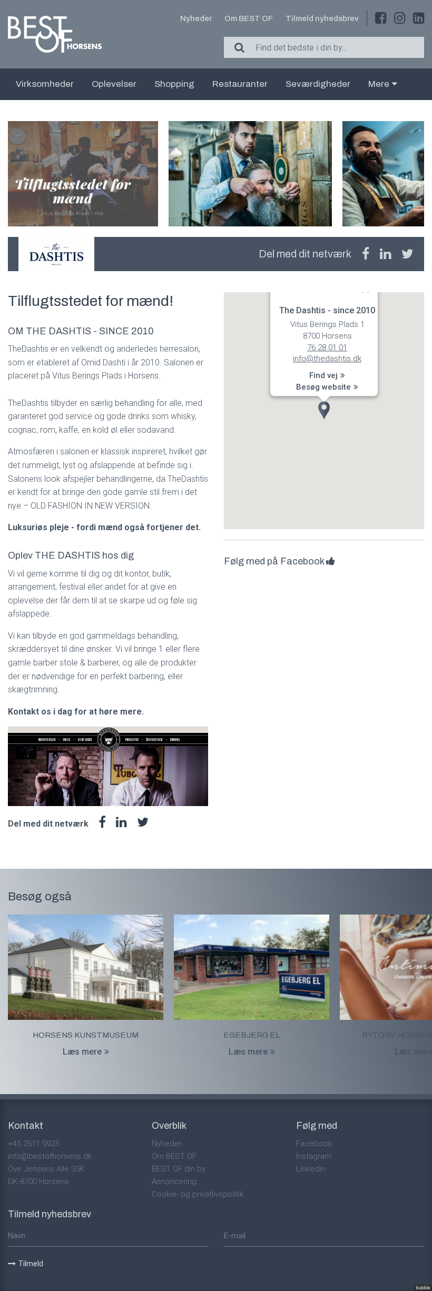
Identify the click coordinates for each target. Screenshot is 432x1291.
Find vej (323, 376)
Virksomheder (45, 84)
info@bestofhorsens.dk (50, 1156)
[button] (324, 410)
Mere (378, 84)
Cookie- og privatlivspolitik (197, 1194)
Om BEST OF (248, 18)
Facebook (314, 1143)
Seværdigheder (318, 84)
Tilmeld (30, 1263)
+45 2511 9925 (33, 1143)
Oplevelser (114, 84)
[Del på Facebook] (365, 254)
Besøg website (323, 387)
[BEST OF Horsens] (55, 34)
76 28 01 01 (327, 347)
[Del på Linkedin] (385, 254)
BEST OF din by (178, 1169)
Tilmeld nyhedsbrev (322, 18)
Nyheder (196, 18)
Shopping (174, 84)
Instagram (313, 1156)
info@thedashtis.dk (327, 359)
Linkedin (310, 1169)
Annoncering (174, 1181)
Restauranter (240, 84)
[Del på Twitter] (407, 254)
